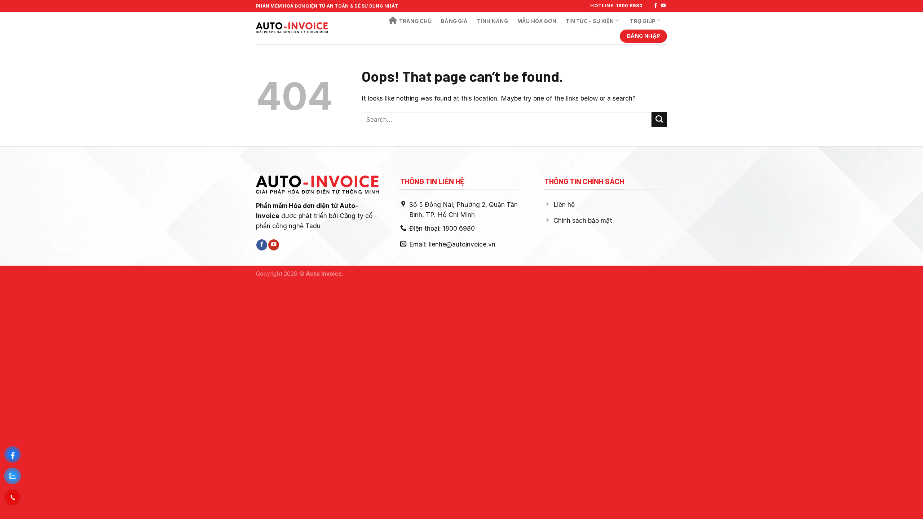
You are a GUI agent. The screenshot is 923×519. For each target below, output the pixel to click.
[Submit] (659, 119)
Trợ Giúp (642, 21)
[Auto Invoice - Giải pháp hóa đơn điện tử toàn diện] (292, 28)
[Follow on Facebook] (655, 6)
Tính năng (492, 21)
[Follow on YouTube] (663, 6)
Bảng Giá (454, 21)
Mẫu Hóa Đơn (536, 21)
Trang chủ (415, 21)
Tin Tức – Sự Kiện (590, 21)
